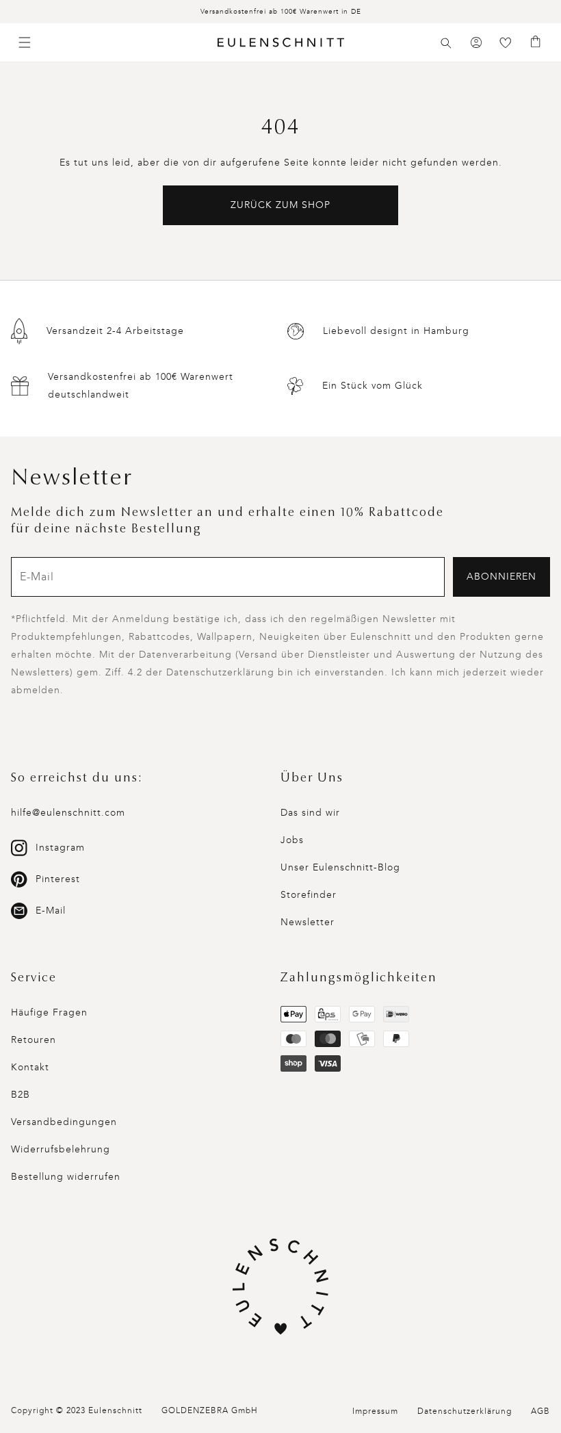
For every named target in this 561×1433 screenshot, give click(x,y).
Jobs (292, 840)
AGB (540, 1411)
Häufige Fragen (49, 1012)
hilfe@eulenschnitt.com (68, 812)
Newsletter (307, 922)
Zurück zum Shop (280, 205)
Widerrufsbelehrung (60, 1149)
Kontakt (30, 1067)
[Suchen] (446, 43)
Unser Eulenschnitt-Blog (340, 867)
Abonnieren (501, 576)
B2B (20, 1094)
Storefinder (308, 895)
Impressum (375, 1411)
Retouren (33, 1040)
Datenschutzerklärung (464, 1411)
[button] (446, 43)
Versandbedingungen (64, 1122)
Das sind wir (310, 812)
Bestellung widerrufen (65, 1177)
